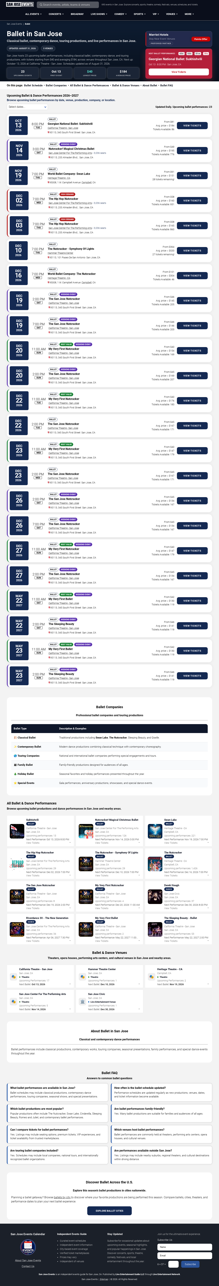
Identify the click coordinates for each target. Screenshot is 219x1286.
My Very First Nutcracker (64, 348)
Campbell (87, 182)
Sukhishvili (86, 123)
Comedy (119, 14)
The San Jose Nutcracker (64, 298)
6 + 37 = (161, 1264)
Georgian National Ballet (63, 123)
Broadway (77, 14)
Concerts (55, 14)
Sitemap (104, 1279)
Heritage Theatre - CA (59, 178)
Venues (170, 14)
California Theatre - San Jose (63, 128)
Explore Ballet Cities (109, 1210)
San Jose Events (14, 24)
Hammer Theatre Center (60, 253)
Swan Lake (83, 173)
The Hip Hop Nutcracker (63, 198)
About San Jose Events (28, 1260)
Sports (138, 14)
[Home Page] (20, 4)
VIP (155, 14)
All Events (32, 14)
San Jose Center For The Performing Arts (70, 153)
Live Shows (98, 14)
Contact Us (28, 1266)
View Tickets (179, 72)
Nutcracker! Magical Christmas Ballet (71, 148)
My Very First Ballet (61, 599)
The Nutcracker (57, 248)
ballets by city (62, 1197)
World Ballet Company (61, 173)
